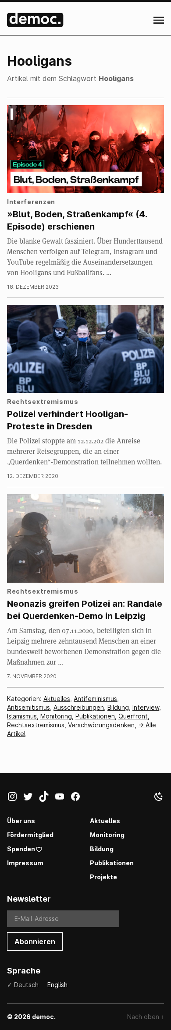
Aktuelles (56, 698)
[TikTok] (46, 798)
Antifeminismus (95, 698)
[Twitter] (31, 798)
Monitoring (56, 716)
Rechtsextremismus (35, 725)
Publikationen (95, 716)
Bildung (118, 707)
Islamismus (22, 716)
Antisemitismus (28, 707)
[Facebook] (78, 798)
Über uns (21, 821)
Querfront (133, 716)
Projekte (103, 877)
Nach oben (145, 1016)
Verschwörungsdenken (101, 725)
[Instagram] (15, 798)
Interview (145, 707)
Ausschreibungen (78, 707)
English (57, 984)
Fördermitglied (30, 835)
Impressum (25, 863)
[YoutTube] (62, 798)
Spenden (21, 849)
